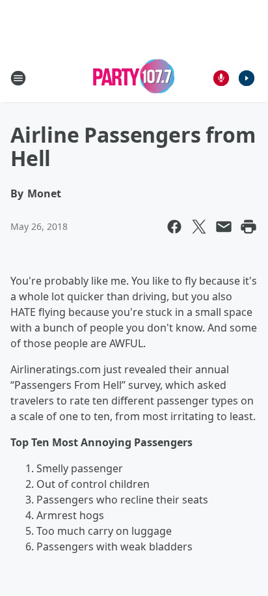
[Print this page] (248, 227)
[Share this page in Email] (224, 227)
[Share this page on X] (199, 227)
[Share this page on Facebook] (174, 227)
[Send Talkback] (221, 78)
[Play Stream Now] (246, 78)
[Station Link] (134, 78)
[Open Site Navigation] (18, 78)
